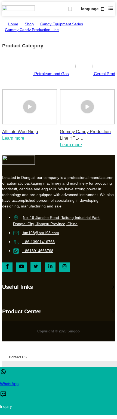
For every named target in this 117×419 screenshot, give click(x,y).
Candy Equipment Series (61, 24)
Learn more (71, 144)
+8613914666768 (38, 251)
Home (13, 24)
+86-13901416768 (39, 242)
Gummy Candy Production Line (32, 29)
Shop (29, 24)
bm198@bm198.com (41, 233)
